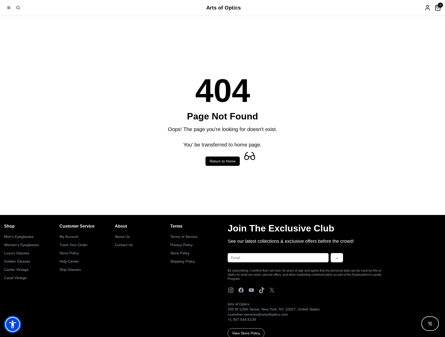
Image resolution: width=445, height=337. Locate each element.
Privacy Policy (181, 245)
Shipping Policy (182, 261)
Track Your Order (73, 245)
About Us (122, 237)
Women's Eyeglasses (21, 245)
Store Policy (69, 253)
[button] (12, 324)
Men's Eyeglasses (18, 237)
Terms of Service (184, 237)
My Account (68, 237)
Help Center (69, 261)
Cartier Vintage (16, 269)
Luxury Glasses (16, 253)
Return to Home (223, 161)
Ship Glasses (70, 269)
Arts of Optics (223, 8)
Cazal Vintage (15, 278)
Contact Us (124, 245)
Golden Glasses (17, 261)
